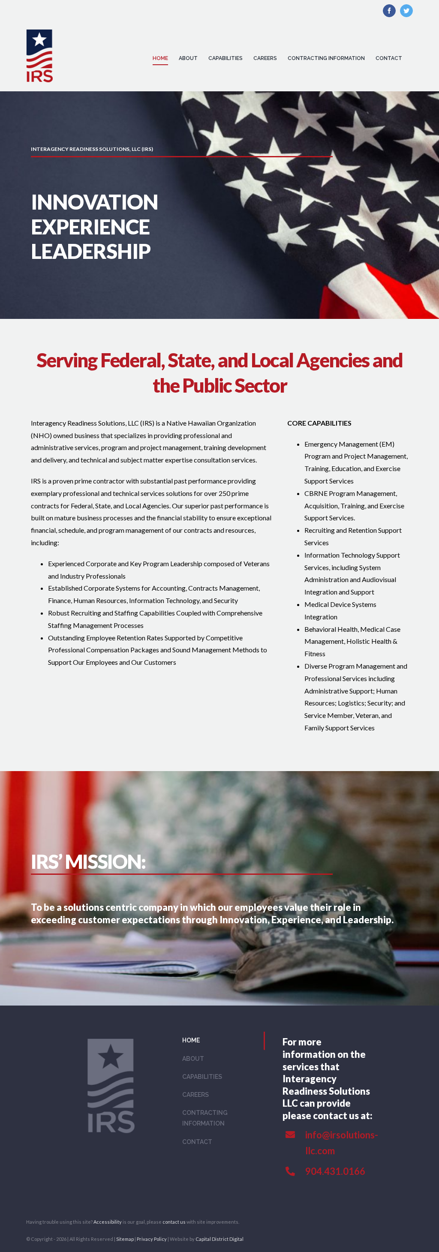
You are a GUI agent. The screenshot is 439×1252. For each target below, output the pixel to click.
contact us (174, 1222)
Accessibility (107, 1222)
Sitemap (125, 1239)
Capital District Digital (219, 1239)
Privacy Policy (152, 1239)
